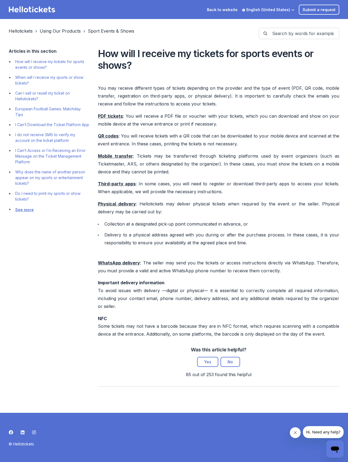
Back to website (222, 9)
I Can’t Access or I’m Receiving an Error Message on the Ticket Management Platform (50, 156)
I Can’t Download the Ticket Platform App (52, 124)
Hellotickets (21, 31)
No (230, 362)
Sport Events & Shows (111, 31)
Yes (207, 362)
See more (24, 209)
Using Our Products (60, 31)
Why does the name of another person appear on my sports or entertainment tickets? (50, 178)
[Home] (32, 9)
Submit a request (319, 9)
